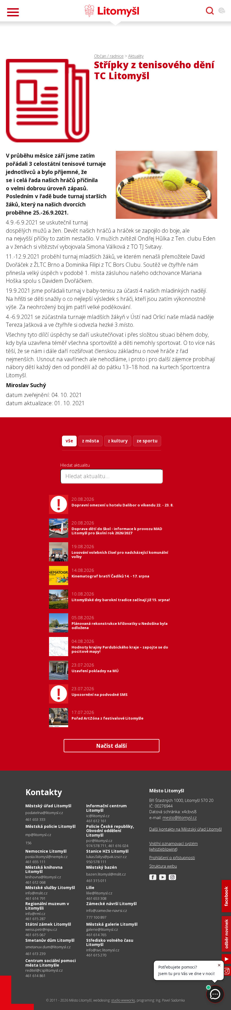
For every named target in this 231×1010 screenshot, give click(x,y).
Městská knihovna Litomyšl (44, 869)
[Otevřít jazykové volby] (222, 11)
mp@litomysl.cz (38, 835)
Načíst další (111, 745)
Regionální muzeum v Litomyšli (47, 906)
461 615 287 (35, 918)
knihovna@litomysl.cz (43, 877)
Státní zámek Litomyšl (48, 924)
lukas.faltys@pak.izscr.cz (106, 857)
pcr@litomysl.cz (99, 841)
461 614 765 (96, 934)
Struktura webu (163, 866)
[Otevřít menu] (13, 12)
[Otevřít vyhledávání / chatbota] (210, 11)
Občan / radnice (109, 56)
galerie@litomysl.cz (102, 929)
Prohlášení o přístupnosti (172, 857)
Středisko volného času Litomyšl (109, 942)
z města (90, 441)
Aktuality (136, 56)
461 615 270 (96, 955)
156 (28, 842)
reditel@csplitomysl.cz (44, 970)
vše (69, 441)
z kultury (118, 441)
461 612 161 (96, 820)
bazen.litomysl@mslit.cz (106, 874)
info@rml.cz (35, 914)
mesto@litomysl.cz (180, 817)
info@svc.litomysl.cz (102, 950)
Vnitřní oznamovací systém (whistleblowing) (173, 846)
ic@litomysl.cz (98, 816)
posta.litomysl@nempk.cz (46, 857)
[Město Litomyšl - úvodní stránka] (112, 11)
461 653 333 (35, 819)
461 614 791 (35, 898)
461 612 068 (35, 882)
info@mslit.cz (36, 893)
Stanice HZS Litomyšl (107, 851)
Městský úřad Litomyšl (48, 805)
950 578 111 (96, 861)
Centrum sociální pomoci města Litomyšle (50, 963)
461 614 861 (35, 975)
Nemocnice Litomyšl (45, 851)
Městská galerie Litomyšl (111, 924)
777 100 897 (96, 917)
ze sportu (147, 441)
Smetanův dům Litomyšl (49, 940)
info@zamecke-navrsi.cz (106, 910)
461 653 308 (96, 898)
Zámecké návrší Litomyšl (111, 903)
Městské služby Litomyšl (50, 887)
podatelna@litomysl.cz (44, 813)
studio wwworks (123, 1000)
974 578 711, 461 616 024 (107, 845)
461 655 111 (35, 861)
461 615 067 (35, 934)
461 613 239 (35, 953)
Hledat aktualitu (75, 465)
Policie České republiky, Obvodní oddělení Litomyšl (110, 831)
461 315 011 (96, 880)
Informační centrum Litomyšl (106, 808)
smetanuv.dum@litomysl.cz (48, 947)
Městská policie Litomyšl (50, 826)
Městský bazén (101, 867)
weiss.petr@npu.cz (41, 929)
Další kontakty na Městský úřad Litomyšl (185, 829)
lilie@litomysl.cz (99, 893)
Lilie (90, 887)
